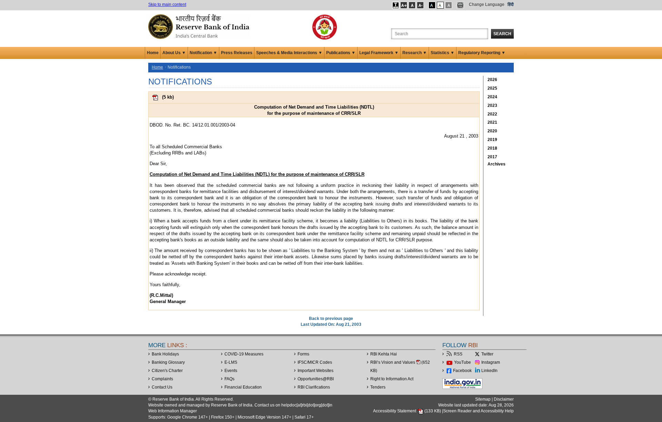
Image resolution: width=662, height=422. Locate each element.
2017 (492, 156)
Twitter (487, 354)
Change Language (486, 4)
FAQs (229, 378)
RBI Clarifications (314, 387)
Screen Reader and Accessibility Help (478, 411)
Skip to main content (167, 4)
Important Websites (315, 370)
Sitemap (483, 399)
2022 (492, 114)
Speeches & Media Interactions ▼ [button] (289, 52)
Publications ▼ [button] (340, 52)
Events (230, 370)
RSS (458, 354)
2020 (492, 131)
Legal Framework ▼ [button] (379, 52)
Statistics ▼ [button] (442, 52)
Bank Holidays (165, 354)
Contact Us (162, 387)
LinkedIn (489, 370)
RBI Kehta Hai (383, 354)
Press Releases (236, 52)
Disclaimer (504, 399)
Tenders (377, 387)
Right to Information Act (391, 378)
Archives (496, 164)
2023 (492, 105)
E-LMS (230, 362)
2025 (492, 88)
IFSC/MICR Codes (315, 362)
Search (502, 33)
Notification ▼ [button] (203, 52)
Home (153, 52)
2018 (492, 148)
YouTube (462, 362)
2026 (492, 79)
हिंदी (511, 4)
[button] (395, 5)
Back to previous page (331, 318)
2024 (492, 96)
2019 (492, 139)
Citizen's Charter (167, 370)
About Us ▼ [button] (174, 52)
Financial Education (243, 387)
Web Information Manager (172, 411)
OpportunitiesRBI (316, 378)
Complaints (162, 378)
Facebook (462, 370)
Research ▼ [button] (414, 52)
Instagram (490, 362)
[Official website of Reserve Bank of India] (200, 26)
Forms (303, 354)
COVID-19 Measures (243, 354)
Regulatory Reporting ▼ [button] (481, 52)
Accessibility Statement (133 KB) (407, 411)
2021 (492, 122)
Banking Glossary (168, 362)
